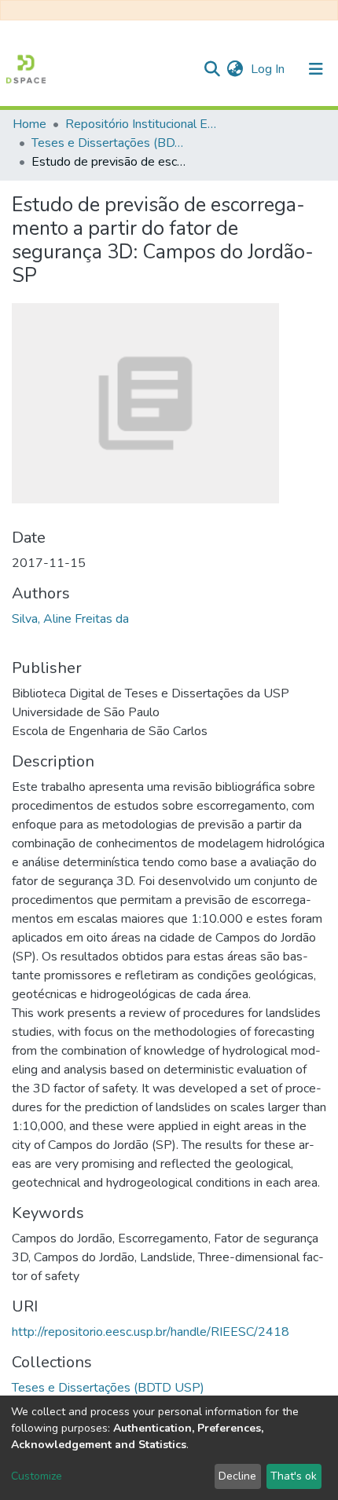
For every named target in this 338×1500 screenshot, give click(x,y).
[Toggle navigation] (316, 69)
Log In (269, 69)
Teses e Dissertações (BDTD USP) (110, 143)
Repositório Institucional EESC (143, 124)
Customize (36, 1476)
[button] (235, 69)
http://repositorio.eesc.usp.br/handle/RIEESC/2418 (150, 1332)
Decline (237, 1476)
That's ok (293, 1476)
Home (29, 124)
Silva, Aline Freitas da (70, 618)
